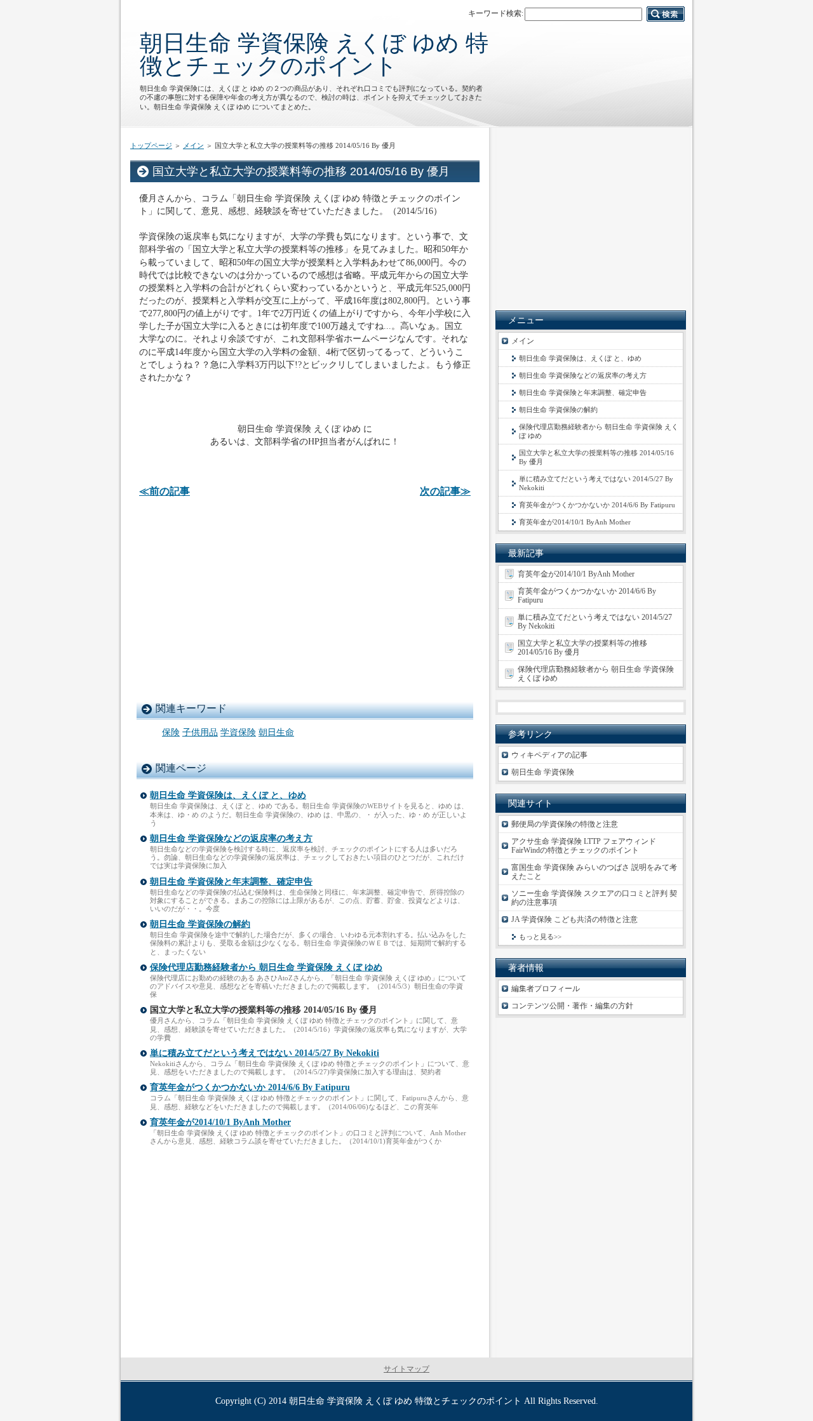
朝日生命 (276, 732)
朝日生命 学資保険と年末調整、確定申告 (231, 881)
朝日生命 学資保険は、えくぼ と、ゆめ (228, 795)
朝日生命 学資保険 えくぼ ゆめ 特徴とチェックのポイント (314, 54)
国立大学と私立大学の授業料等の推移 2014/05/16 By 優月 (596, 457)
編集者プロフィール (545, 988)
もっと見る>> (540, 936)
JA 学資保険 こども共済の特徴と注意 (574, 919)
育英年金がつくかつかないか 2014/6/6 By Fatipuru (250, 1087)
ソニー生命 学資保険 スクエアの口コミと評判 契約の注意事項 (594, 898)
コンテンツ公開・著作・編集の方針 (572, 1005)
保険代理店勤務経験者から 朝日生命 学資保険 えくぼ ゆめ (266, 967)
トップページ (151, 145)
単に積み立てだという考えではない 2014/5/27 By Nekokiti (264, 1053)
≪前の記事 (164, 491)
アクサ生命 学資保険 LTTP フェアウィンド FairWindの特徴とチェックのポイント (583, 846)
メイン (193, 145)
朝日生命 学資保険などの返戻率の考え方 (231, 838)
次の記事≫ (445, 491)
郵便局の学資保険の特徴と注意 (564, 824)
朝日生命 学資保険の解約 (200, 924)
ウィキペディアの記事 (549, 755)
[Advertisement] (305, 599)
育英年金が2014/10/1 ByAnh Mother (220, 1122)
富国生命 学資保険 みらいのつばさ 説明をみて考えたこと (594, 872)
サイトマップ (406, 1368)
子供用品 (200, 732)
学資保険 (238, 732)
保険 (171, 732)
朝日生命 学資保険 (542, 772)
